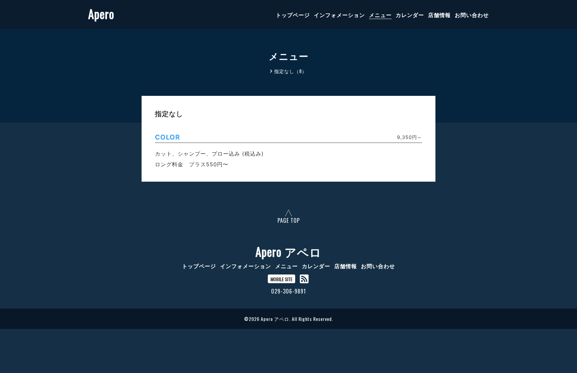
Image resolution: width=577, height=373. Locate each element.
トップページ (293, 15)
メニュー (380, 15)
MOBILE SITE (281, 279)
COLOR (167, 137)
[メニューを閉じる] (288, 186)
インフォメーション (339, 15)
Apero (101, 14)
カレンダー (410, 15)
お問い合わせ (472, 15)
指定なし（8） (290, 70)
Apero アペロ (288, 251)
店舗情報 (439, 15)
